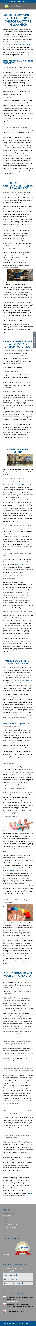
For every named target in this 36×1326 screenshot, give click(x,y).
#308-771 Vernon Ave (10, 1216)
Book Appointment (9, 1275)
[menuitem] (26, 6)
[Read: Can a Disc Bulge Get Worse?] (4, 1311)
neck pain (18, 564)
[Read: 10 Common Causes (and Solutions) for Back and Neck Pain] (4, 1297)
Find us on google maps (10, 1271)
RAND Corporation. (11, 870)
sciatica (12, 570)
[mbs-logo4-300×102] (15, 6)
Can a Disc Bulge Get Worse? (15, 1311)
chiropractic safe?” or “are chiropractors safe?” (18, 484)
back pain (25, 705)
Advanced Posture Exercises (12, 1283)
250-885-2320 (20, 1)
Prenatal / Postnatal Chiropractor (14, 724)
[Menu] (30, 6)
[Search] (26, 6)
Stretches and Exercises (11, 1279)
